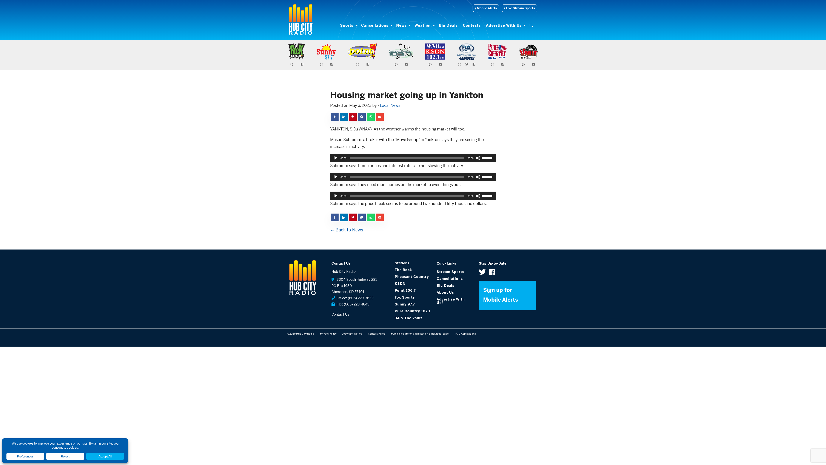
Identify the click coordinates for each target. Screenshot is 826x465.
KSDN (400, 283)
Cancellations (374, 25)
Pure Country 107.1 (412, 311)
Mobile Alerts (486, 8)
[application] (413, 158)
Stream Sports (450, 272)
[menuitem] (348, 25)
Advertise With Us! (451, 301)
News (401, 25)
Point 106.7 (405, 290)
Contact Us (340, 314)
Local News (390, 105)
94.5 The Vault (408, 318)
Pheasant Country (412, 276)
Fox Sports (405, 297)
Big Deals (448, 25)
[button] (532, 25)
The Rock (403, 270)
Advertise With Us (504, 25)
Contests (472, 25)
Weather (423, 25)
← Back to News (346, 230)
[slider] (488, 157)
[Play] (336, 158)
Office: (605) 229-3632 (354, 298)
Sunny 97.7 (405, 304)
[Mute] (478, 158)
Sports (346, 25)
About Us (445, 292)
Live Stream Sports (520, 8)
